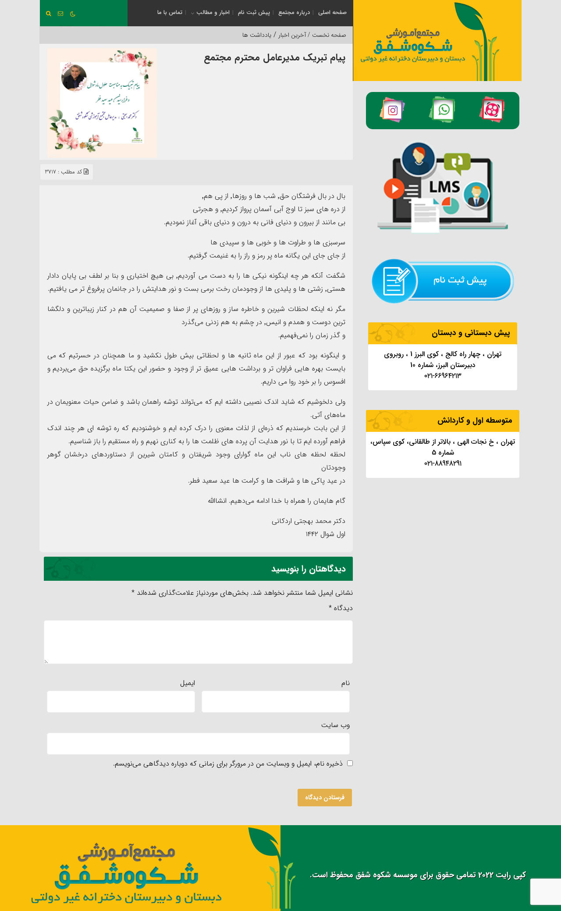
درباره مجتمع (294, 12)
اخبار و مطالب (213, 12)
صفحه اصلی (332, 12)
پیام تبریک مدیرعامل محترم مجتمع (274, 57)
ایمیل (187, 683)
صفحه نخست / (326, 35)
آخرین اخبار (292, 35)
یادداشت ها (256, 35)
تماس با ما (169, 12)
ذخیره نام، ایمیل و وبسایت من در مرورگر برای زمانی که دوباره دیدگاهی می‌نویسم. (228, 763)
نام (345, 683)
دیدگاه (341, 608)
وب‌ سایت (335, 725)
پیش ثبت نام (254, 12)
